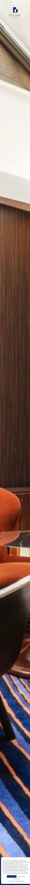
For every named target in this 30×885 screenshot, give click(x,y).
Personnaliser (16, 878)
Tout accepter (12, 876)
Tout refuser (21, 876)
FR (26, 3)
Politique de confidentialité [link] (16, 881)
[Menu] (2, 3)
